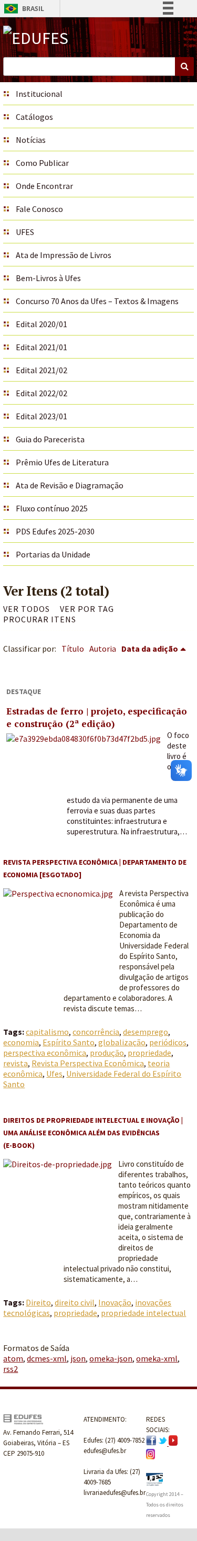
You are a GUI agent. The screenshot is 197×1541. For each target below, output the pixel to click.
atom (13, 1358)
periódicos (167, 1042)
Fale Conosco (39, 209)
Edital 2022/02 (41, 393)
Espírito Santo (69, 1042)
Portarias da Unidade (53, 554)
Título (72, 648)
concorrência (95, 1031)
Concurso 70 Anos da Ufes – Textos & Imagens (97, 301)
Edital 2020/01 (41, 324)
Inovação (114, 1302)
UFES (25, 232)
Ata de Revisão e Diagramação (69, 485)
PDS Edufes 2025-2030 (55, 531)
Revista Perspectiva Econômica (88, 1063)
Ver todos (26, 609)
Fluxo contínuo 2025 (52, 508)
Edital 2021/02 (41, 370)
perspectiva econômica (44, 1052)
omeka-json (110, 1358)
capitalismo (47, 1031)
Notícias (31, 140)
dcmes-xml (47, 1358)
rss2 (10, 1369)
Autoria (102, 648)
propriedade (149, 1052)
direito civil (75, 1302)
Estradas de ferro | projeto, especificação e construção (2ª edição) (96, 717)
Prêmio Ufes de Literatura (62, 462)
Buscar (184, 66)
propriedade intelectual (143, 1313)
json (78, 1358)
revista (15, 1063)
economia (21, 1042)
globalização (122, 1042)
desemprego (145, 1031)
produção (107, 1052)
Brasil (22, 8)
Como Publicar (42, 163)
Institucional (39, 93)
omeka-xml (157, 1358)
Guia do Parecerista (50, 439)
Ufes (54, 1073)
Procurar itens (39, 619)
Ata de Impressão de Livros (63, 255)
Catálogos (34, 116)
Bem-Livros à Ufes (48, 278)
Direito (38, 1302)
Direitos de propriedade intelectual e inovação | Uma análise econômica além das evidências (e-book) (93, 1132)
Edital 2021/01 (41, 347)
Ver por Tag (87, 609)
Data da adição (149, 648)
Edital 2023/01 (41, 416)
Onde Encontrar (44, 186)
